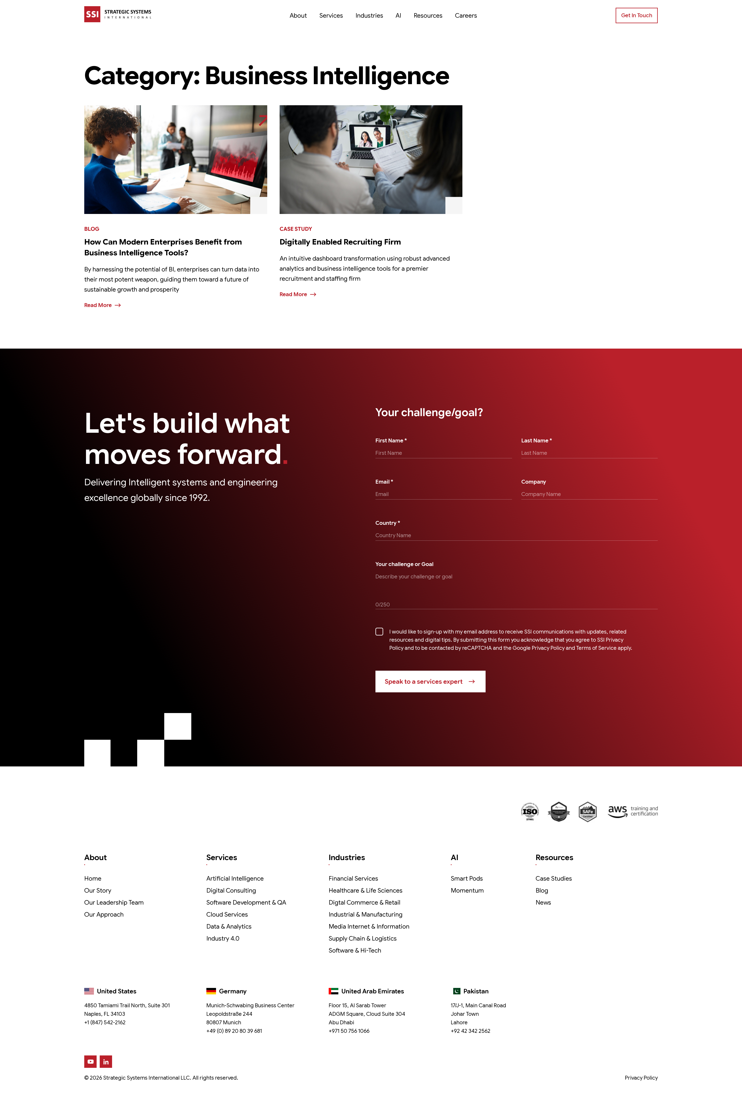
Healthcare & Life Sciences (365, 890)
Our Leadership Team (114, 902)
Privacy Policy (641, 1077)
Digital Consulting (231, 890)
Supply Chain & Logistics (363, 938)
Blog (542, 890)
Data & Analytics (229, 926)
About (298, 15)
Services (331, 15)
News (543, 902)
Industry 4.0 (222, 938)
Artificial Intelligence (235, 878)
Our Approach (104, 914)
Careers (466, 15)
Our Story (97, 890)
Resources (428, 15)
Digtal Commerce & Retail (364, 902)
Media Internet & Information (369, 926)
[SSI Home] (117, 14)
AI (398, 15)
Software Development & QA (246, 902)
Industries (369, 15)
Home (92, 878)
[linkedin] (106, 1061)
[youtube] (90, 1061)
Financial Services (353, 878)
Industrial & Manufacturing (365, 914)
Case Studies (554, 878)
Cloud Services (227, 914)
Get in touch (636, 15)
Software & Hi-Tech (355, 950)
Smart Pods (467, 878)
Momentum (467, 890)
